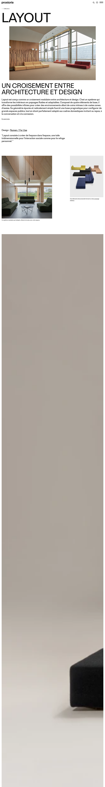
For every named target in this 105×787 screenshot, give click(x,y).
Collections (7, 8)
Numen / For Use (18, 130)
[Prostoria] (7, 2)
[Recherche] (94, 2)
